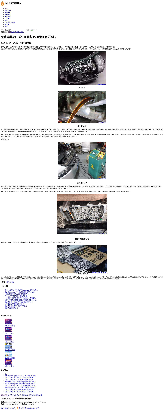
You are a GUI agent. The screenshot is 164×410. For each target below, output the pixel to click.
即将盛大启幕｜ (10, 325)
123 (6, 374)
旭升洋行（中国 (10, 350)
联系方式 (18, 395)
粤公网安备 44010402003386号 (29, 408)
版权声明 (32, 395)
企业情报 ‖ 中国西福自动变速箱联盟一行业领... (20, 298)
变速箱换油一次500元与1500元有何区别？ (19, 302)
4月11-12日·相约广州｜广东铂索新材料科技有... (20, 385)
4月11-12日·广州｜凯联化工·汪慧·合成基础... (19, 377)
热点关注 (20, 32)
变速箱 (9, 282)
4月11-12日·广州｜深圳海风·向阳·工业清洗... (19, 391)
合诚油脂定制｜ (10, 358)
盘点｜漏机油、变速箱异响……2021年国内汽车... (21, 290)
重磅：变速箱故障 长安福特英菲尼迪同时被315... (21, 300)
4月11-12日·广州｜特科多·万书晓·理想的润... (19, 389)
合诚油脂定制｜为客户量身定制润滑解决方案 (20, 383)
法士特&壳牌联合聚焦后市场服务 (16, 296)
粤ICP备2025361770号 (8, 408)
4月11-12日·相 (9, 366)
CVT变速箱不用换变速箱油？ (14, 304)
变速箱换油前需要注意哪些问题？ (16, 306)
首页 (9, 32)
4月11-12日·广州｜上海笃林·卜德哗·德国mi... (19, 379)
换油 (12, 282)
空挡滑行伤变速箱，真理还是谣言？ (17, 294)
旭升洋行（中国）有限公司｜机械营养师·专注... (21, 381)
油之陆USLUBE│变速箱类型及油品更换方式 (19, 292)
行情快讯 (14, 32)
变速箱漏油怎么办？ (11, 308)
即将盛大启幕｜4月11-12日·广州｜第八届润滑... (20, 375)
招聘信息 (25, 395)
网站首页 (4, 395)
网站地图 (39, 395)
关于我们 (11, 395)
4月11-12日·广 (9, 333)
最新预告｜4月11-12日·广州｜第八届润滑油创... (20, 387)
